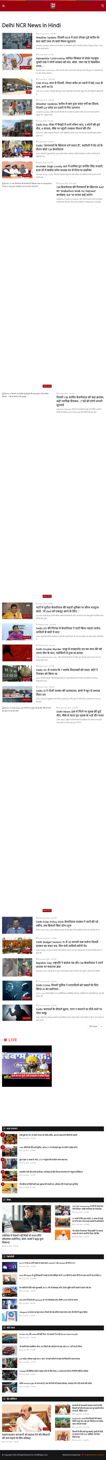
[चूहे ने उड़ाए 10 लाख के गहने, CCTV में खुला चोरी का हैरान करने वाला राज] (9, 1164)
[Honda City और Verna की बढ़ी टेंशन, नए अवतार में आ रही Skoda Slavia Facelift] (9, 1338)
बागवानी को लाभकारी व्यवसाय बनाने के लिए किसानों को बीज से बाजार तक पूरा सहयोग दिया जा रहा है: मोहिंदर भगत (88, 1408)
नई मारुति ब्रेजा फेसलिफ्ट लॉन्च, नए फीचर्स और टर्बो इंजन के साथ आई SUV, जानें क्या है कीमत (50, 1346)
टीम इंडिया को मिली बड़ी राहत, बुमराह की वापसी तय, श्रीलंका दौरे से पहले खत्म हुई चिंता (48, 1184)
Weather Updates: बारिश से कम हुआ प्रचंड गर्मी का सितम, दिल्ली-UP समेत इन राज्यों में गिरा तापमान (67, 106)
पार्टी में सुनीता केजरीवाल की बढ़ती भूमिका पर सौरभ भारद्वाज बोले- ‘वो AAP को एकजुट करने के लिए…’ (67, 610)
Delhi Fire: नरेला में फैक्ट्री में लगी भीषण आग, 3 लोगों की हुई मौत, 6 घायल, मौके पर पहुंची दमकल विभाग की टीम (68, 127)
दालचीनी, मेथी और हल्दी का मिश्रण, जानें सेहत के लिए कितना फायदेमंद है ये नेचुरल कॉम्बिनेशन (51, 1172)
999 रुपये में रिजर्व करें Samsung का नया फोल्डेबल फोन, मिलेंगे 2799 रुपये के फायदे (48, 1300)
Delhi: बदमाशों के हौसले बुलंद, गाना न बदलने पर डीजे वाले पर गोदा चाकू (69, 1011)
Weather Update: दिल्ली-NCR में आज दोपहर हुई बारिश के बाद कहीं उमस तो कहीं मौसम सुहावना (67, 40)
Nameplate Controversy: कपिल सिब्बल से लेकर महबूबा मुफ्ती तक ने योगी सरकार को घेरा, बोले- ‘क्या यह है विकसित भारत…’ (68, 62)
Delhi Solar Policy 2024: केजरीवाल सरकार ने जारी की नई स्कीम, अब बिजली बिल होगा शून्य (67, 924)
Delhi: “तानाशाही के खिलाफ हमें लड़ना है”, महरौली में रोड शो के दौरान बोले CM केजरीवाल (69, 148)
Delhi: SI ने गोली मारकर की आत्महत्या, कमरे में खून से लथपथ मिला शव (68, 693)
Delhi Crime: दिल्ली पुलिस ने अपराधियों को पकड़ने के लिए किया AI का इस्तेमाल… (67, 987)
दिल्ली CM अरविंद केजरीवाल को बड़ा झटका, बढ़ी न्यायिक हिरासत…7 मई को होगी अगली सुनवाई (80, 401)
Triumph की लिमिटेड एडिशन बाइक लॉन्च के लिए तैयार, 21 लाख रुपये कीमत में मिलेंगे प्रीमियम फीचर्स (53, 1371)
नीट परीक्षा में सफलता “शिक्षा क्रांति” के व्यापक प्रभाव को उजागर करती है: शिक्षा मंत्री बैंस (87, 1232)
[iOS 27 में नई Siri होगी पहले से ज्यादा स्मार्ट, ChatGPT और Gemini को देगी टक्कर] (9, 1267)
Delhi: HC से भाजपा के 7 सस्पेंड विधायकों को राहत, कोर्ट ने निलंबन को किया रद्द (67, 672)
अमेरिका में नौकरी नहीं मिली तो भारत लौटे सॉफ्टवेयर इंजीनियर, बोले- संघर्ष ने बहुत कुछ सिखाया (22, 1239)
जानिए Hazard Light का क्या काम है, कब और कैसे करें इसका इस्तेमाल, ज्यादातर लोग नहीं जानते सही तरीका (55, 1383)
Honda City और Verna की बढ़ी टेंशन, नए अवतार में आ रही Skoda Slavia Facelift (48, 1334)
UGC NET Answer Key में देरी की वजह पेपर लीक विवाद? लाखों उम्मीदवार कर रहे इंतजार (87, 1208)
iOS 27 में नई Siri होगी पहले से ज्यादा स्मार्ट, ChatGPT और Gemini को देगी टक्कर (47, 1263)
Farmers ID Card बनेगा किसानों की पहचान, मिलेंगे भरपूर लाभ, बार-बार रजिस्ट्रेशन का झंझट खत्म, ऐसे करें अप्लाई (87, 1421)
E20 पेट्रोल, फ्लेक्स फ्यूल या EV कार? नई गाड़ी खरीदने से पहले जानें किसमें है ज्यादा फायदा (49, 1359)
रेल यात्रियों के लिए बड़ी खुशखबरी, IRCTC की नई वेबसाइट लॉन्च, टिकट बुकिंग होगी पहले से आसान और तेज (55, 1287)
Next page (93, 1026)
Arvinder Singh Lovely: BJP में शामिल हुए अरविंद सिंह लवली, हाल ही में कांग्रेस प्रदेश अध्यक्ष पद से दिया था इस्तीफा (69, 168)
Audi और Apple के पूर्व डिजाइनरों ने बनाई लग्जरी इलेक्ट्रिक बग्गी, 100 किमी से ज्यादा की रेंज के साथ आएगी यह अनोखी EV (60, 1275)
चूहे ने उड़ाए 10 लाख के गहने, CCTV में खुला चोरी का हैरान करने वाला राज (43, 1159)
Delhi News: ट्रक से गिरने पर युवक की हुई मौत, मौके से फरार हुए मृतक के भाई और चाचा (80, 714)
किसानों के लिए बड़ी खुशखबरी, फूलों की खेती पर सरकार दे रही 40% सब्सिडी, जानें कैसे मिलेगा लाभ (87, 1434)
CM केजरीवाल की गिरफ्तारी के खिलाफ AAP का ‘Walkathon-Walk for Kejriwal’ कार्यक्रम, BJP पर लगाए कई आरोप (80, 191)
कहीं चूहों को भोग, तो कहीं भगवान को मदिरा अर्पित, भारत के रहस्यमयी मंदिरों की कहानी (48, 1135)
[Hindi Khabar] (53, 5)
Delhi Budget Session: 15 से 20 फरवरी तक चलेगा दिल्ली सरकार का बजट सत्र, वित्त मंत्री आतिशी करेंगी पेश (67, 944)
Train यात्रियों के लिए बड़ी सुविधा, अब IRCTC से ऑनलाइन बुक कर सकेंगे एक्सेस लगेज (48, 1147)
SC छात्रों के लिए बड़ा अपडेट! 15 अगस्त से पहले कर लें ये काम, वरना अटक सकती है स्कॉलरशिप (88, 1220)
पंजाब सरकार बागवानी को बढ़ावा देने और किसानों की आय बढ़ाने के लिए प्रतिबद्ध (26, 1436)
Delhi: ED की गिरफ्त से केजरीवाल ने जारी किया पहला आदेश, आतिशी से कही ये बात (68, 630)
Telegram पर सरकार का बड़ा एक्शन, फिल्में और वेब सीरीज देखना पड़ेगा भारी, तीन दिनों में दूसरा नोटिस (53, 1312)
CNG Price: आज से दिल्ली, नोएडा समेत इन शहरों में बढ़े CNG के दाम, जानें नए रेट (69, 85)
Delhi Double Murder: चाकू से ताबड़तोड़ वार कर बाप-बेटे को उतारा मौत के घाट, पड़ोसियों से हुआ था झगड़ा (69, 651)
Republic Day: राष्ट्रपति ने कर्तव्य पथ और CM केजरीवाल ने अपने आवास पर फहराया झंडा (69, 965)
